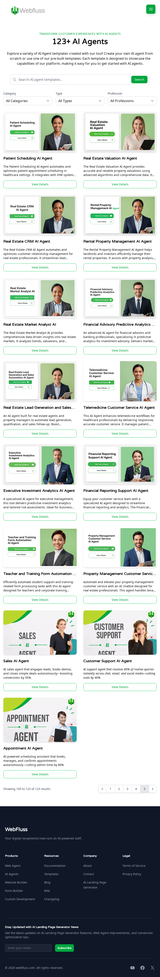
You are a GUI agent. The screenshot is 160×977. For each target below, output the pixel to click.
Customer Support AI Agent (107, 661)
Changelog (51, 899)
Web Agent (12, 866)
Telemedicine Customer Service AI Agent (119, 407)
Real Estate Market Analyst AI (29, 324)
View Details (40, 184)
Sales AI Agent (16, 661)
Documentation (55, 866)
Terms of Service (133, 866)
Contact (88, 874)
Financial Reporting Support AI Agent (115, 490)
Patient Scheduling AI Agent (27, 158)
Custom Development (20, 899)
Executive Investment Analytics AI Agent (39, 490)
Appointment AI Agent (23, 748)
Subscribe (64, 948)
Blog (47, 882)
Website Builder (16, 882)
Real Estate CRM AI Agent (26, 241)
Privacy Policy (131, 874)
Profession (115, 93)
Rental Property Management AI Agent (117, 241)
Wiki (47, 891)
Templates (51, 874)
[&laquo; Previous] (102, 789)
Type (59, 93)
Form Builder (14, 891)
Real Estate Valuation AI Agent (110, 158)
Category (9, 93)
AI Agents (12, 874)
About (87, 866)
